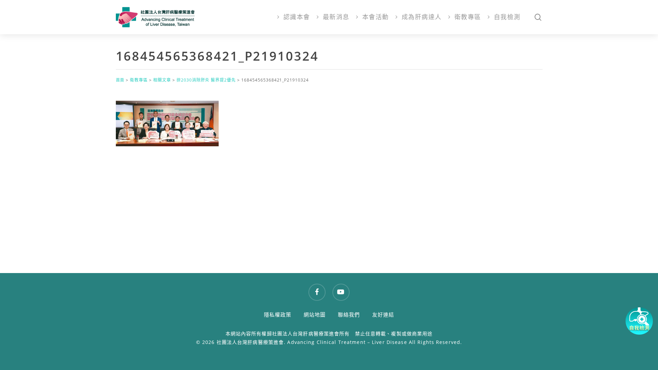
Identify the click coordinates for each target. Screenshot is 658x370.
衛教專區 (139, 80)
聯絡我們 (349, 314)
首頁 (120, 80)
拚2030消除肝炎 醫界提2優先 (206, 80)
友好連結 (383, 314)
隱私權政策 (278, 314)
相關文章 (162, 80)
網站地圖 (315, 314)
